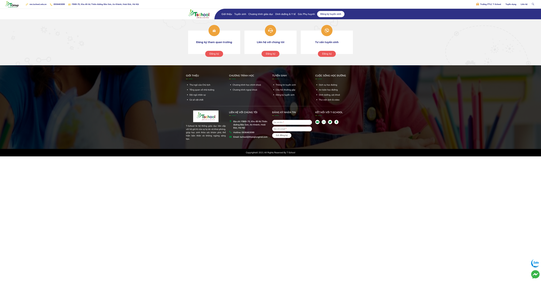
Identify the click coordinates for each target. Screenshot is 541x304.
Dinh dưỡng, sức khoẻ (329, 94)
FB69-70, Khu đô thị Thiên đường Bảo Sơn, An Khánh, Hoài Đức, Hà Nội (105, 4)
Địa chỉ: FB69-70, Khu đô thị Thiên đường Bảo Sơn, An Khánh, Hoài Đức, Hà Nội (250, 124)
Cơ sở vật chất (196, 99)
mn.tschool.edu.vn (38, 4)
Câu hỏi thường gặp (285, 89)
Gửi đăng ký (282, 135)
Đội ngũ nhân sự (197, 94)
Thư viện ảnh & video (329, 99)
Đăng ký (214, 53)
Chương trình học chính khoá (247, 84)
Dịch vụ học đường (328, 84)
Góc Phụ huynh (306, 14)
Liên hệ (524, 4)
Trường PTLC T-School (490, 4)
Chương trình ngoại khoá (245, 89)
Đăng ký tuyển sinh (330, 14)
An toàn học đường (328, 89)
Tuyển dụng (510, 4)
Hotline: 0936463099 (243, 132)
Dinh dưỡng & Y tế (285, 14)
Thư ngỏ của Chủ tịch (199, 84)
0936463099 (59, 4)
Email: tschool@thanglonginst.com (250, 137)
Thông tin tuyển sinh (286, 84)
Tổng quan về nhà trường (201, 89)
